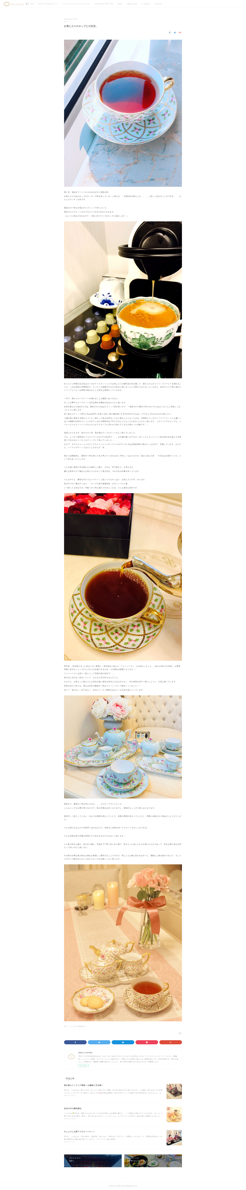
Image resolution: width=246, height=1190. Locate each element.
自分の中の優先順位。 (73, 1108)
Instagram (158, 4)
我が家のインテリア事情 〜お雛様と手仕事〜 (83, 1085)
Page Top (123, 1178)
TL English (146, 4)
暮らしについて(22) (70, 1026)
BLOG (120, 4)
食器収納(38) (81, 1026)
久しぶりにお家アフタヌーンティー (79, 1132)
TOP (32, 4)
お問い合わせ (132, 4)
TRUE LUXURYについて (47, 4)
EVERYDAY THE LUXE (104, 4)
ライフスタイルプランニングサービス (76, 4)
